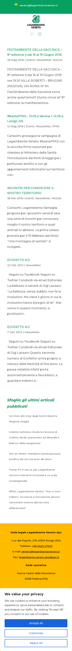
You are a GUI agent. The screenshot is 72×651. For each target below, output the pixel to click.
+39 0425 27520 (42, 545)
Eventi (30, 60)
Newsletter (44, 60)
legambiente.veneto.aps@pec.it (39, 557)
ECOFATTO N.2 (18, 327)
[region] (36, 619)
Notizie (57, 60)
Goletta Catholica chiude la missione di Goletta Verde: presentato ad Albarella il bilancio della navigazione (34, 437)
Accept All (36, 623)
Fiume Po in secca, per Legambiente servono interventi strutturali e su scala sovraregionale (33, 475)
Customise (36, 633)
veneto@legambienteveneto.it (40, 551)
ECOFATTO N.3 (18, 260)
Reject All (36, 643)
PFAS (55, 126)
